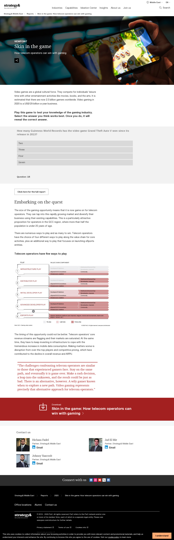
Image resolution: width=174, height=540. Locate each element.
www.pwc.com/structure (47, 520)
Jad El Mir (111, 440)
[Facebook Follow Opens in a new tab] (108, 480)
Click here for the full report (31, 192)
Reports (30, 14)
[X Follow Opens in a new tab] (104, 480)
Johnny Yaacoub (42, 456)
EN (167, 2)
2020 (56, 495)
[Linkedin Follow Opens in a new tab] (33, 447)
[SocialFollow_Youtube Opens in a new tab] (100, 480)
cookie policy (113, 537)
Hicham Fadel (40, 440)
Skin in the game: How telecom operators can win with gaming (64, 14)
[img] (16, 60)
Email (40, 447)
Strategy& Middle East (13, 14)
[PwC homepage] (12, 6)
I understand (161, 535)
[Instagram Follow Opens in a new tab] (95, 480)
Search (166, 7)
